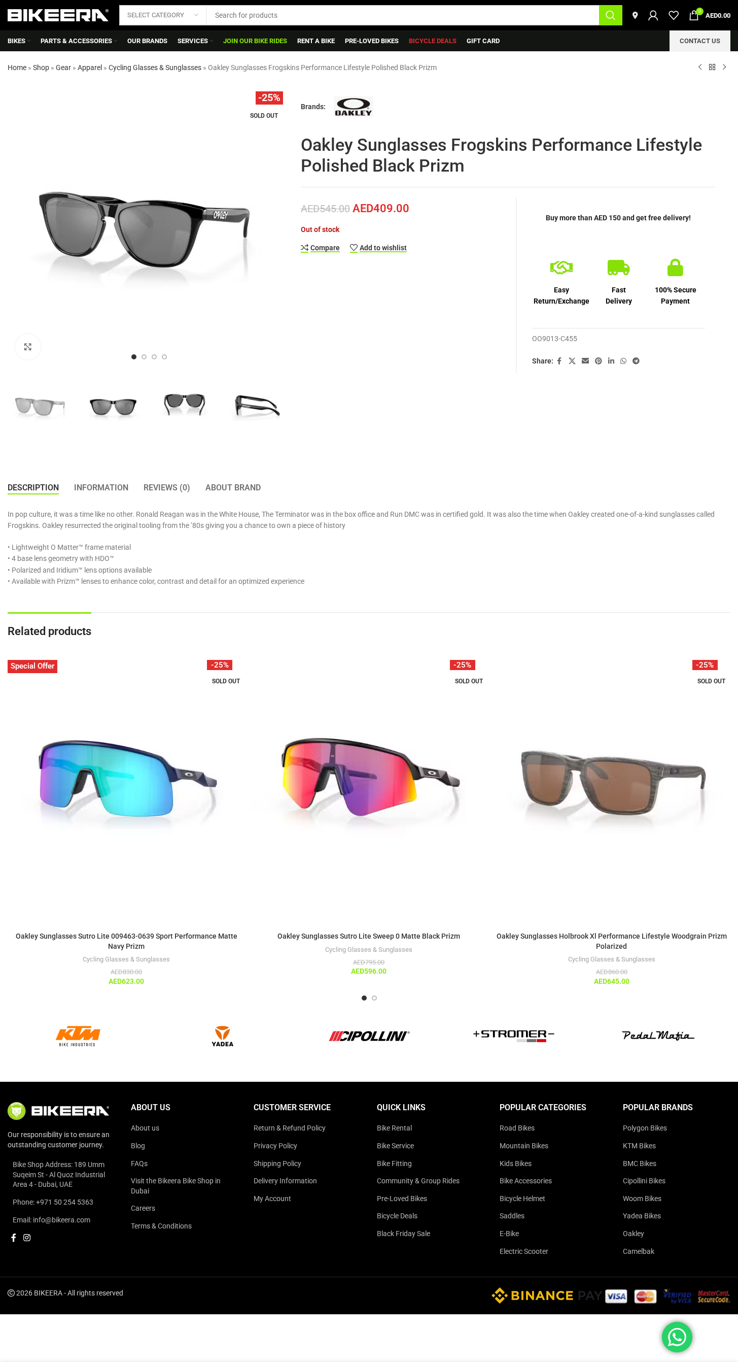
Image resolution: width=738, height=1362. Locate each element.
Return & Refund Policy (290, 1128)
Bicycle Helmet (522, 1198)
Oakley (633, 1234)
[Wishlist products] (673, 15)
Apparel (90, 67)
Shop (41, 67)
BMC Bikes (639, 1163)
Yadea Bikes (642, 1216)
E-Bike (509, 1234)
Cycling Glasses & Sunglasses (155, 67)
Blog (138, 1146)
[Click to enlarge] (28, 346)
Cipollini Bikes (644, 1181)
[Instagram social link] (26, 1238)
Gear (63, 67)
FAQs (139, 1163)
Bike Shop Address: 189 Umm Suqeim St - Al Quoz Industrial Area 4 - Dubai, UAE (59, 1174)
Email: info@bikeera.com (51, 1219)
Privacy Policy (275, 1146)
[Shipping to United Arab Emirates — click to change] (635, 15)
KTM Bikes (639, 1146)
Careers (143, 1208)
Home (17, 67)
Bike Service (395, 1146)
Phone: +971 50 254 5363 (53, 1202)
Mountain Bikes (524, 1146)
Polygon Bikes (645, 1128)
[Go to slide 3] (154, 356)
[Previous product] (700, 67)
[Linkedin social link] (611, 361)
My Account (272, 1198)
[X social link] (572, 361)
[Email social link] (585, 361)
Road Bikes (517, 1128)
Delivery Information (285, 1181)
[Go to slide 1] (133, 356)
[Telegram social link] (636, 361)
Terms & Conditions (161, 1226)
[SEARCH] (610, 15)
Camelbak (638, 1251)
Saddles (512, 1216)
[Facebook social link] (559, 361)
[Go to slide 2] (144, 356)
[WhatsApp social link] (623, 361)
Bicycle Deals (397, 1216)
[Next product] (724, 67)
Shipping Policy (277, 1163)
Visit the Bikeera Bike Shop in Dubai (176, 1186)
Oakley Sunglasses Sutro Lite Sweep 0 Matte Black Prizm (368, 936)
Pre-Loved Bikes (402, 1198)
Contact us (700, 41)
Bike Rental (394, 1128)
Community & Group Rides (418, 1181)
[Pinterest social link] (598, 361)
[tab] (33, 488)
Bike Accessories (526, 1181)
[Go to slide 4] (164, 356)
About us (145, 1128)
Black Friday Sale (403, 1234)
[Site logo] (58, 15)
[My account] (653, 15)
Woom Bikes (642, 1198)
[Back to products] (712, 67)
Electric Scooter (524, 1251)
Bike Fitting (394, 1163)
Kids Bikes (516, 1163)
